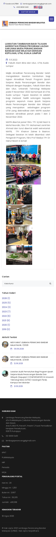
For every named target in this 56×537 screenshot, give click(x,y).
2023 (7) (6, 311)
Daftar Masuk (28, 12)
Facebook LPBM (11, 3)
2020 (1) (6, 324)
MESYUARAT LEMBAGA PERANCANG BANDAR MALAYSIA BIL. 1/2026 (29, 343)
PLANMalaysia (8, 457)
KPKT (4, 452)
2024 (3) (6, 307)
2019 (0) (6, 329)
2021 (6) (6, 320)
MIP (3, 462)
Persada (5, 467)
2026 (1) (6, 298)
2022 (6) (6, 316)
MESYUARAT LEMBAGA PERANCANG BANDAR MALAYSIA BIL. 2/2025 (29, 358)
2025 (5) (6, 302)
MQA (4, 472)
